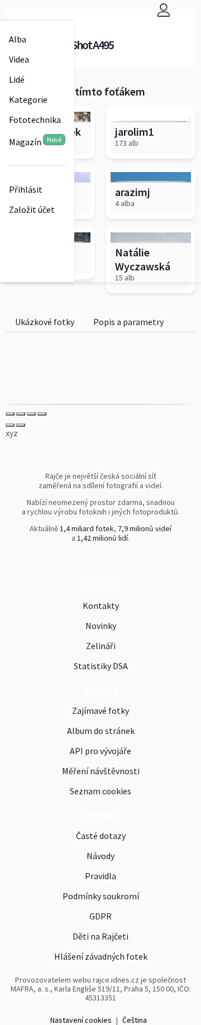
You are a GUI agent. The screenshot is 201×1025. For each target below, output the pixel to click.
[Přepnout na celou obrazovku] (31, 414)
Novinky (100, 625)
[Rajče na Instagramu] (104, 561)
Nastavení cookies (81, 1020)
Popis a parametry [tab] (128, 321)
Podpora (100, 815)
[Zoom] (41, 414)
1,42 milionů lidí (102, 538)
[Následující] (20, 425)
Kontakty (101, 605)
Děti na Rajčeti (100, 936)
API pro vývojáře (100, 750)
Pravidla (100, 875)
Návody (100, 855)
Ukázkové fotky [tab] (44, 321)
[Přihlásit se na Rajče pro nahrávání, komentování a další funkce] (163, 10)
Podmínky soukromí (101, 896)
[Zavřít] (10, 414)
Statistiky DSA (101, 665)
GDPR (100, 916)
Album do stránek (101, 730)
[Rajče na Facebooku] (99, 561)
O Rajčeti (100, 585)
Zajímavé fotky (100, 710)
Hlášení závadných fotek (100, 956)
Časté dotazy (101, 835)
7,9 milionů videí (144, 528)
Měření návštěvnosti (101, 770)
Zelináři (101, 645)
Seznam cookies (100, 791)
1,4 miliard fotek (87, 528)
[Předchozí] (10, 425)
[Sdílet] (20, 414)
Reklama (101, 690)
